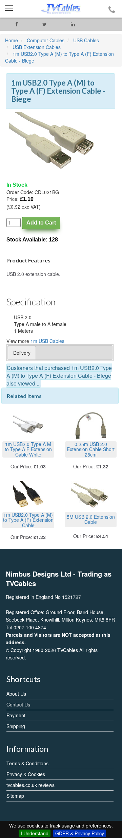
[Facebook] (16, 24)
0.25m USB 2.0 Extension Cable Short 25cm (91, 449)
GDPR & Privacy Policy (79, 833)
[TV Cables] (61, 9)
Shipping (15, 726)
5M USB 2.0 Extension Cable (91, 519)
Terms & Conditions (27, 763)
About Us (16, 693)
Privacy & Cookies (25, 774)
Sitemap (15, 795)
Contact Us (18, 704)
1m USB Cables (47, 340)
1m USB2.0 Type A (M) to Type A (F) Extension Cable (28, 520)
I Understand (34, 833)
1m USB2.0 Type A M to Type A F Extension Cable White (28, 449)
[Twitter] (44, 24)
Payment (15, 715)
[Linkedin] (73, 24)
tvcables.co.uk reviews (30, 785)
